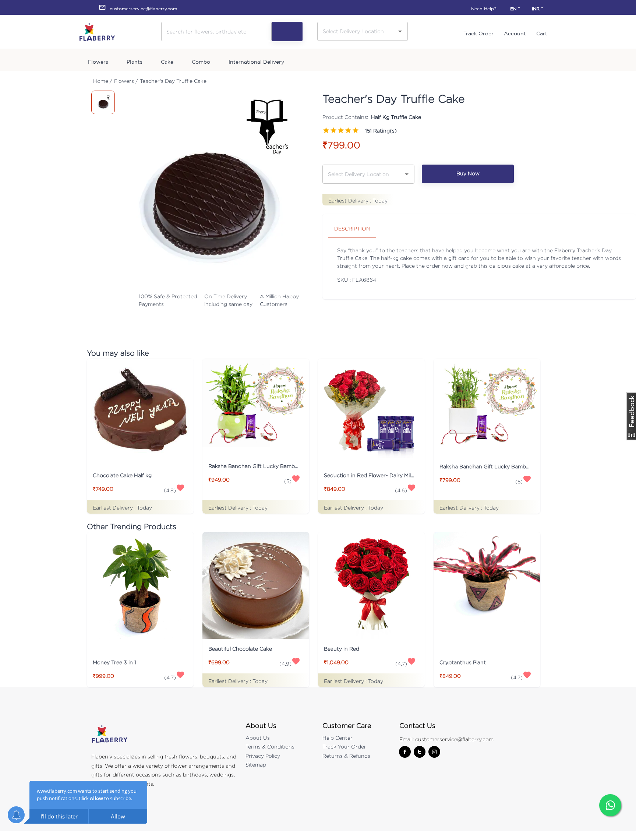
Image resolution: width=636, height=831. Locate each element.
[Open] (400, 31)
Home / (102, 81)
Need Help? (483, 8)
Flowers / (126, 81)
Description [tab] (352, 228)
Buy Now (468, 173)
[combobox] (357, 31)
